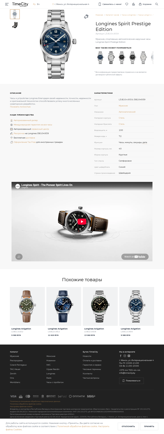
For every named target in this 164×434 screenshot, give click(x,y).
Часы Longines (129, 15)
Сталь (121, 118)
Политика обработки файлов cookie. (26, 404)
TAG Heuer (15, 369)
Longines (50, 373)
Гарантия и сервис (92, 365)
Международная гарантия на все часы (33, 124)
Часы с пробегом (55, 382)
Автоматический (127, 112)
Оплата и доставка (92, 360)
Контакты (87, 373)
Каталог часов (112, 15)
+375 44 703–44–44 (129, 370)
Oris (12, 378)
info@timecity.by (127, 373)
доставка (30, 138)
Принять (149, 426)
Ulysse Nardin (52, 369)
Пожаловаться (133, 381)
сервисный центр (40, 129)
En (38, 4)
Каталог (14, 352)
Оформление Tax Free (25, 142)
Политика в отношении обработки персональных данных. (35, 401)
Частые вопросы (91, 378)
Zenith (13, 373)
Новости (87, 356)
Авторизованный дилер (26, 120)
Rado (48, 378)
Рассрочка (19, 133)
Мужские (123, 105)
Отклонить (128, 426)
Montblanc (15, 382)
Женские (50, 356)
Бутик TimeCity (90, 352)
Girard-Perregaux (18, 365)
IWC (48, 365)
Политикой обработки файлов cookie (77, 426)
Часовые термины (92, 369)
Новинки (50, 360)
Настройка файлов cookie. (21, 406)
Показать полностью (20, 106)
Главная (99, 15)
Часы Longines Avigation (150, 15)
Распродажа (16, 360)
